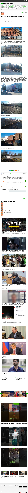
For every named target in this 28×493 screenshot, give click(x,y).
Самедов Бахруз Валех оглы (6, 373)
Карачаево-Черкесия (19, 6)
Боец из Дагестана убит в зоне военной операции (7, 382)
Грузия (2, 6)
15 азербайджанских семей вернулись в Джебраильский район (10, 267)
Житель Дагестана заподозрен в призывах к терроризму (19, 385)
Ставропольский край (3, 8)
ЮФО (16, 8)
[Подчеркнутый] (12, 190)
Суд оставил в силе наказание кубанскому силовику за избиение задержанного (20, 399)
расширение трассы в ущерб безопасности (9, 210)
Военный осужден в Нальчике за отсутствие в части (19, 382)
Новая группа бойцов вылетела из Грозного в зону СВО (6, 379)
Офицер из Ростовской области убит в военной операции (20, 379)
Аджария (4, 5)
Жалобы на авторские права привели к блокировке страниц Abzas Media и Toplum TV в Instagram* (13, 232)
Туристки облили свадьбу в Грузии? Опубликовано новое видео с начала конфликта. (5, 477)
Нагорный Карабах (3, 7)
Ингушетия (7, 6)
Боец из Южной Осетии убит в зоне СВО (7, 385)
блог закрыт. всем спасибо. (7, 203)
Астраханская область (16, 5)
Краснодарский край (24, 6)
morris (6, 173)
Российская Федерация (8, 7)
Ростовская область (13, 7)
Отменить (23, 198)
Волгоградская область (22, 5)
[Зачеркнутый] (14, 190)
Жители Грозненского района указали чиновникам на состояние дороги (12, 319)
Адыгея (7, 5)
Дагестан (4, 6)
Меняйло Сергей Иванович (6, 357)
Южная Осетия (10, 8)
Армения (13, 5)
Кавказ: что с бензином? (5, 9)
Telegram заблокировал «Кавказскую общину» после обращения (14, 477)
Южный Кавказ (14, 8)
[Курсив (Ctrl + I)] (11, 190)
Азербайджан (9, 5)
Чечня (7, 8)
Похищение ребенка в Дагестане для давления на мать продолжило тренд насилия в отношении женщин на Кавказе (14, 285)
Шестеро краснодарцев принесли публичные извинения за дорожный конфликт (13, 303)
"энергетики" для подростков (7, 212)
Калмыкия (15, 6)
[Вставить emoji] (15, 190)
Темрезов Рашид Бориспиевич (6, 341)
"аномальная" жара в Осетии (7, 205)
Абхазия (2, 5)
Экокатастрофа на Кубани (23, 9)
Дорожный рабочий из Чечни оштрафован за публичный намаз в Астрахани (7, 399)
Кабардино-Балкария (11, 6)
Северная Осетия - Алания (19, 7)
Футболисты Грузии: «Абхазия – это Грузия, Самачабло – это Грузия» (12, 214)
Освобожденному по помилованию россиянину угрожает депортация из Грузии (13, 250)
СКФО (23, 7)
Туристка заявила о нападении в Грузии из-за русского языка (22, 477)
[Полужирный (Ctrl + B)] (9, 190)
